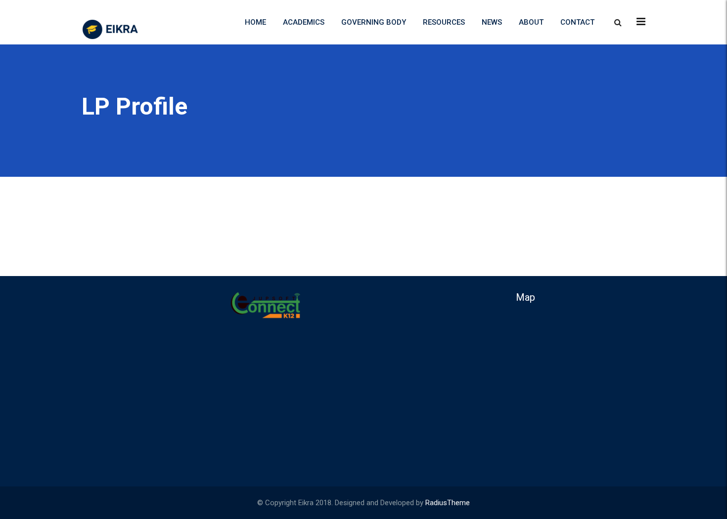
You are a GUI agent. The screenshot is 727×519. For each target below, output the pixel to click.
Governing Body (373, 22)
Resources (444, 22)
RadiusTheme (447, 502)
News (492, 22)
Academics (303, 22)
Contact (577, 22)
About (531, 22)
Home (255, 22)
